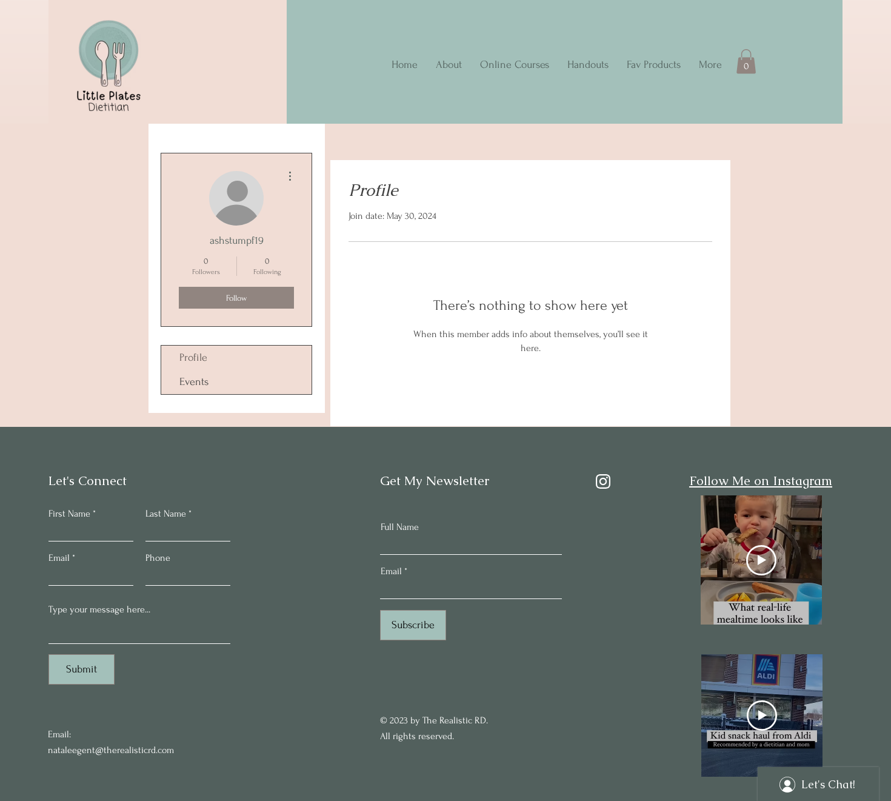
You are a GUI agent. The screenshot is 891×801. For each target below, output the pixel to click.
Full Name (400, 527)
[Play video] (761, 560)
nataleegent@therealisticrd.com (111, 750)
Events (194, 381)
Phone (157, 558)
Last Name (165, 513)
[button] (746, 61)
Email (59, 558)
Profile (193, 357)
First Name (69, 513)
